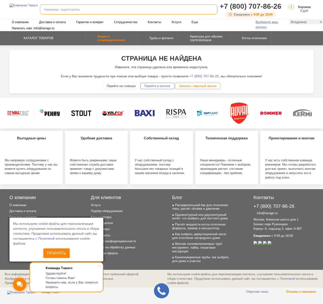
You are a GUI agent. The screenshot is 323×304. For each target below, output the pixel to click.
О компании (20, 22)
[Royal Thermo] (239, 113)
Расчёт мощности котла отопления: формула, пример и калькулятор (199, 226)
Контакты (154, 22)
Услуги (176, 22)
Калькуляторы (101, 217)
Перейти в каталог (157, 86)
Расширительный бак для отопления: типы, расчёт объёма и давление (200, 207)
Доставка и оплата (52, 22)
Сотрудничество (125, 22)
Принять (56, 253)
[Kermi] (302, 113)
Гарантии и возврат (90, 22)
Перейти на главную (121, 86)
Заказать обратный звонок (198, 86)
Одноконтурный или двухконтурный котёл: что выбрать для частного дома (200, 216)
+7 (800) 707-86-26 (250, 6)
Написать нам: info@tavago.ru (33, 28)
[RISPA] (176, 113)
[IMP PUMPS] (207, 113)
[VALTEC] (18, 113)
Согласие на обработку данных (113, 247)
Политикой (47, 238)
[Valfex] (113, 113)
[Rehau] (49, 113)
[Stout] (81, 113)
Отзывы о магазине (300, 291)
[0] (290, 10)
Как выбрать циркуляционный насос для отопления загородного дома (199, 236)
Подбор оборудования (106, 211)
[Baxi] (144, 113)
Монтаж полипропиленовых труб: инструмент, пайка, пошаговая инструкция (197, 247)
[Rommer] (271, 113)
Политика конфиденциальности (113, 241)
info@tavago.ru (267, 213)
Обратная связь (257, 291)
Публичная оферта (104, 253)
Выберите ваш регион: (267, 24)
